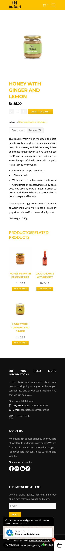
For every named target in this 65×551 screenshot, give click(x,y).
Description (18, 130)
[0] (43, 5)
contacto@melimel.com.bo (35, 409)
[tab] (18, 130)
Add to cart (40, 111)
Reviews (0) (34, 130)
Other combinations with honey (32, 122)
